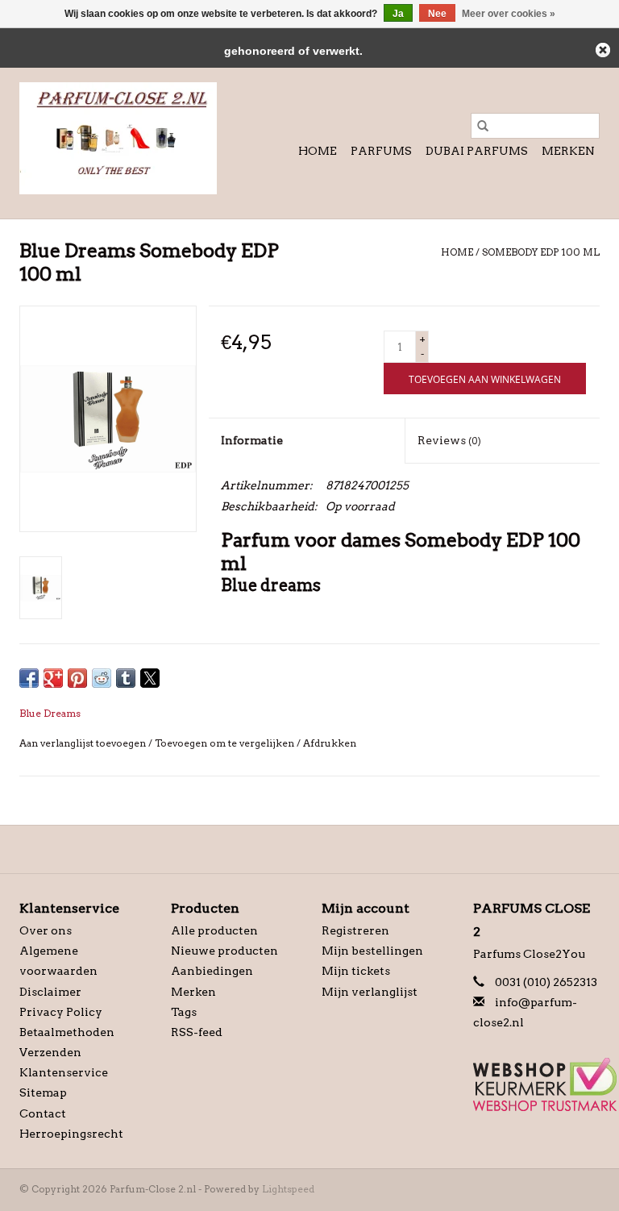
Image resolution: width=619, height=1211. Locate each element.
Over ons (45, 930)
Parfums (381, 150)
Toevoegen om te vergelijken (226, 743)
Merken (568, 150)
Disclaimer (50, 991)
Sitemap (43, 1092)
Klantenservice (63, 1072)
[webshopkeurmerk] (536, 1084)
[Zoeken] (483, 126)
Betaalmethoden (66, 1032)
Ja (398, 13)
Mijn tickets (356, 970)
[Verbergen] (603, 50)
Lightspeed (288, 1189)
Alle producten (214, 930)
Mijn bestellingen (372, 950)
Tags (184, 1011)
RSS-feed (196, 1032)
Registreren (355, 930)
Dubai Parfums (477, 150)
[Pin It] (77, 678)
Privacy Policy (60, 1011)
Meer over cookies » (508, 13)
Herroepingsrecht (71, 1133)
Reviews (449, 440)
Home (317, 150)
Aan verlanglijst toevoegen (83, 743)
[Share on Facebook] (29, 678)
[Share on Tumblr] (125, 678)
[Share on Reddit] (101, 678)
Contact (42, 1113)
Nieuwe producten (224, 950)
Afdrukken (329, 743)
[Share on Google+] (53, 678)
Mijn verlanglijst (370, 991)
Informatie (252, 440)
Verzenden (50, 1052)
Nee (437, 13)
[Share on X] (150, 678)
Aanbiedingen (212, 970)
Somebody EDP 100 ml (541, 252)
